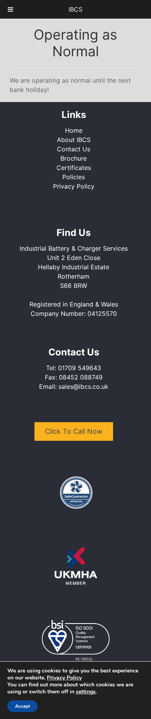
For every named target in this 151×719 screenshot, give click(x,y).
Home (73, 130)
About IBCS (74, 140)
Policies (73, 177)
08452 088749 (81, 377)
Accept (22, 706)
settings (86, 691)
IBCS (75, 9)
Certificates (74, 168)
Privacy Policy (73, 186)
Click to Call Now (74, 431)
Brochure (73, 158)
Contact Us (73, 149)
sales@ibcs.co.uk (83, 386)
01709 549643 (79, 368)
